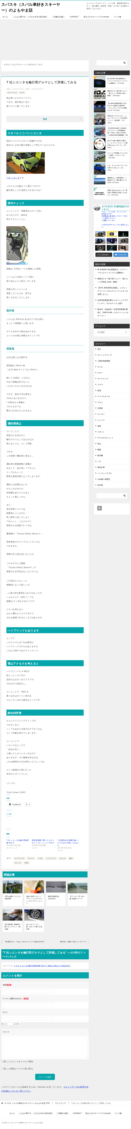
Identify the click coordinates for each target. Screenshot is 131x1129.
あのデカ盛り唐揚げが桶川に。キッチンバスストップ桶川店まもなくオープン (117, 144)
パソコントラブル (104, 473)
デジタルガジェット (105, 438)
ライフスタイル (103, 396)
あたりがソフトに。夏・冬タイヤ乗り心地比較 (34, 926)
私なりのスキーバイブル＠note (96, 17)
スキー (100, 373)
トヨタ (40, 858)
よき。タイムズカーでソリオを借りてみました (117, 167)
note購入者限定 (103, 479)
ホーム (5, 17)
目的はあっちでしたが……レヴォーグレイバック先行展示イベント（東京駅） (117, 119)
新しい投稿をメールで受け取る (18, 1068)
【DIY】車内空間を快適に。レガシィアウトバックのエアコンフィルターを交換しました (112, 291)
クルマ (22, 93)
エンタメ (101, 414)
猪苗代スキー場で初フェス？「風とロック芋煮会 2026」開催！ (117, 93)
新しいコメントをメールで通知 (18, 1061)
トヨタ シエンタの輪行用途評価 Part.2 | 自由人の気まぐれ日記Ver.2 (42, 966)
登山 (99, 444)
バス (99, 461)
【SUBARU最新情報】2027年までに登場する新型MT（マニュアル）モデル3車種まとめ (117, 106)
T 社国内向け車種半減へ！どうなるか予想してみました (68, 842)
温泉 (99, 426)
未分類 (100, 485)
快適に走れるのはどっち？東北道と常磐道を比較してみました (117, 192)
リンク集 (117, 17)
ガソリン (31, 858)
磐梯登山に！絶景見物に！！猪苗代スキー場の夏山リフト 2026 (117, 180)
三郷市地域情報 (103, 361)
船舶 (99, 449)
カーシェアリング (104, 355)
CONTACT (74, 17)
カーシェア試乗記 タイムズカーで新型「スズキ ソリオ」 (117, 155)
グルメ (100, 402)
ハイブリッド (51, 858)
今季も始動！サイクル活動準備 (12, 897)
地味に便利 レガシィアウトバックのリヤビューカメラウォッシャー (34, 899)
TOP (27, 1103)
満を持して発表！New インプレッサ (73, 942)
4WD (26, 863)
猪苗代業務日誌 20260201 (53, 897)
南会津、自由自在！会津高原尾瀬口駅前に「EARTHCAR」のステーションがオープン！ (112, 312)
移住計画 (101, 467)
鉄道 (99, 390)
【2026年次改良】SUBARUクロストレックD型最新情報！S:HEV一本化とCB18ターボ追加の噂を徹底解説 (117, 131)
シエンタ (62, 858)
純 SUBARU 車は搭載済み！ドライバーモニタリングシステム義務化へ (117, 81)
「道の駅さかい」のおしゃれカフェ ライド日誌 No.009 (24, 942)
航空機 (100, 455)
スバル (100, 367)
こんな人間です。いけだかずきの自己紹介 (30, 17)
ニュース (101, 420)
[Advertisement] (65, 38)
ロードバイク (19, 858)
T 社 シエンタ (13, 178)
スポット (101, 432)
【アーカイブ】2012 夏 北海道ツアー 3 (77, 897)
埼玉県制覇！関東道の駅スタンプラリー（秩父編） (12, 926)
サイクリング (12, 93)
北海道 (100, 408)
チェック (18, 863)
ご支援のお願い (58, 17)
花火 (99, 349)
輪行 (71, 858)
